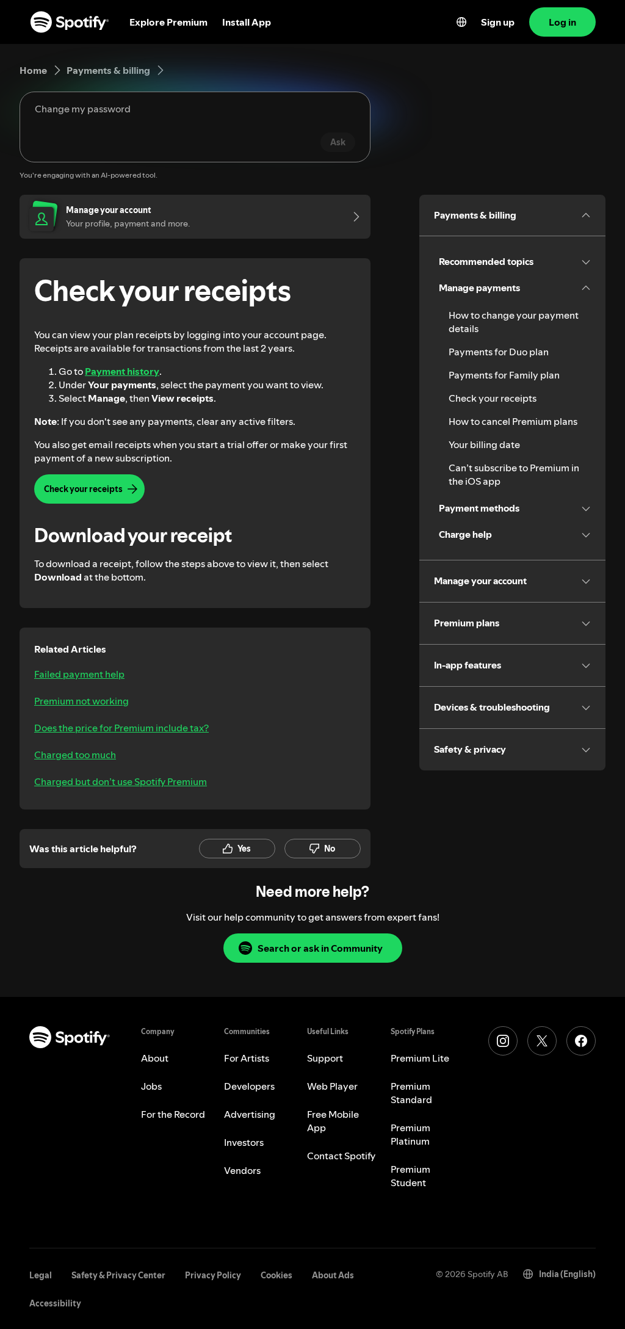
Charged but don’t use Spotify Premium (120, 781)
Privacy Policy (213, 1275)
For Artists (246, 1058)
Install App (246, 22)
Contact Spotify (341, 1155)
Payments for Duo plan (499, 351)
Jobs (151, 1086)
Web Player (332, 1086)
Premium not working (81, 701)
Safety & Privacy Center (118, 1275)
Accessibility (55, 1303)
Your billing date (484, 444)
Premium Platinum (410, 1134)
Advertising (249, 1114)
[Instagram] (503, 1041)
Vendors (242, 1170)
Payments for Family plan (504, 375)
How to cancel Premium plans (513, 421)
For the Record (173, 1114)
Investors (244, 1142)
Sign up (498, 22)
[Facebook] (581, 1041)
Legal (40, 1275)
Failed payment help (79, 674)
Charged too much (75, 754)
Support (325, 1058)
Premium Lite (420, 1058)
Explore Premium (168, 22)
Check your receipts (492, 398)
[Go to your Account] (352, 216)
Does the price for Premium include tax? (121, 727)
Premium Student (410, 1175)
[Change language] (461, 22)
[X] (542, 1041)
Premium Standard (411, 1092)
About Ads (333, 1275)
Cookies (276, 1275)
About (154, 1058)
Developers (249, 1086)
